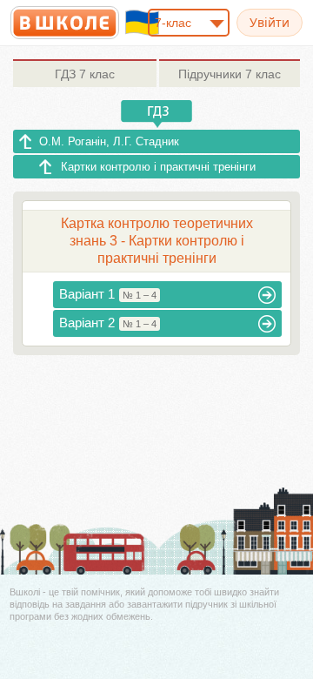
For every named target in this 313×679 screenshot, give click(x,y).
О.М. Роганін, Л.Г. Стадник (109, 141)
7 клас (85, 74)
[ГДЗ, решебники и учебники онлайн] (64, 22)
